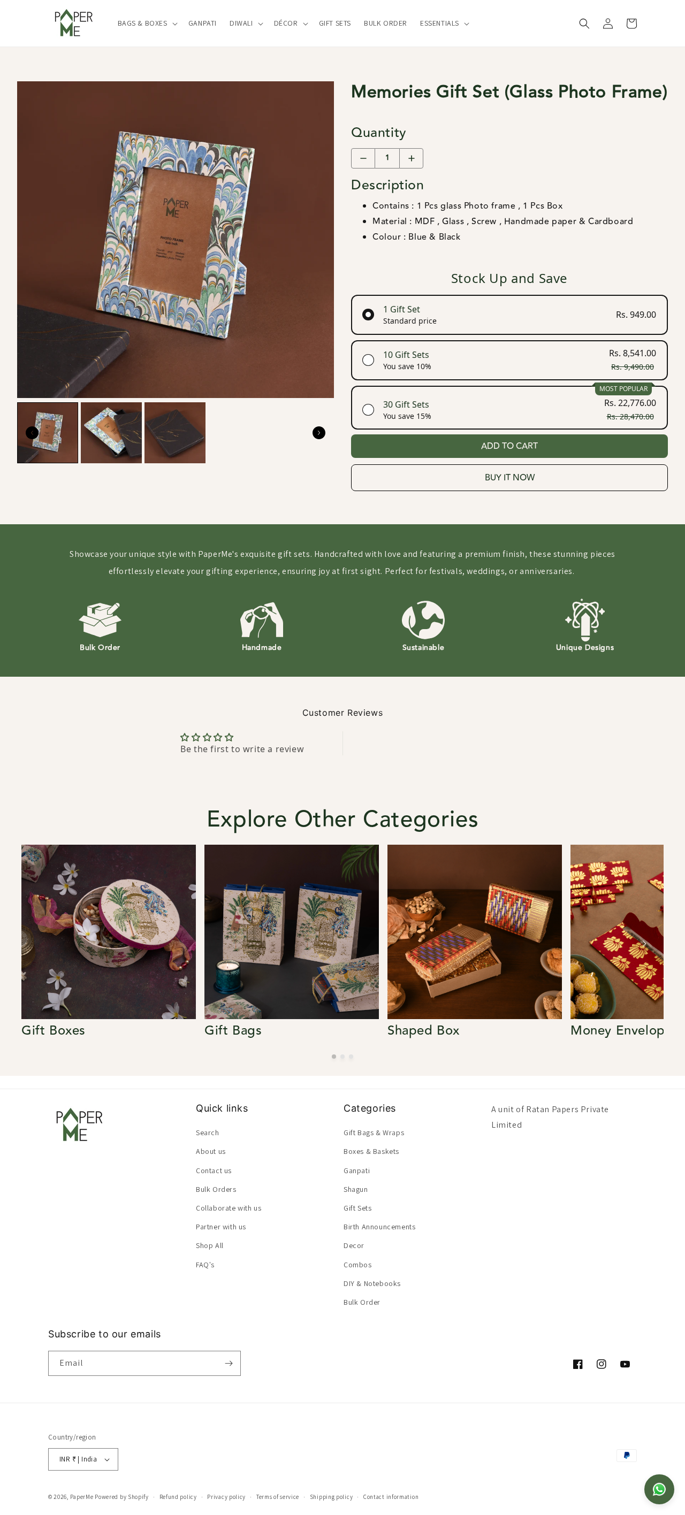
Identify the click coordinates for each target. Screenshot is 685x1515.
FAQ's (205, 1264)
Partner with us (221, 1226)
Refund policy (178, 1497)
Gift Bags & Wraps (374, 1132)
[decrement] (363, 158)
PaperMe (82, 1497)
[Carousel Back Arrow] (32, 432)
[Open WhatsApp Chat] (659, 1489)
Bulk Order (362, 1302)
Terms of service (277, 1497)
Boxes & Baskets (371, 1151)
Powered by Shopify (122, 1497)
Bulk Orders (216, 1189)
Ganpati (357, 1170)
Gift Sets (357, 1208)
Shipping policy (331, 1497)
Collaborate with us (228, 1208)
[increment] (411, 158)
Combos (358, 1264)
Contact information (390, 1497)
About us (211, 1151)
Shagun (356, 1189)
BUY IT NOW (510, 477)
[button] (146, 23)
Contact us (214, 1170)
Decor (354, 1245)
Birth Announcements (379, 1226)
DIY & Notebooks (372, 1283)
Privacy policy (226, 1497)
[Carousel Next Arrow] (319, 432)
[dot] (334, 1056)
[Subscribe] (228, 1363)
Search (207, 1132)
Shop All (210, 1245)
